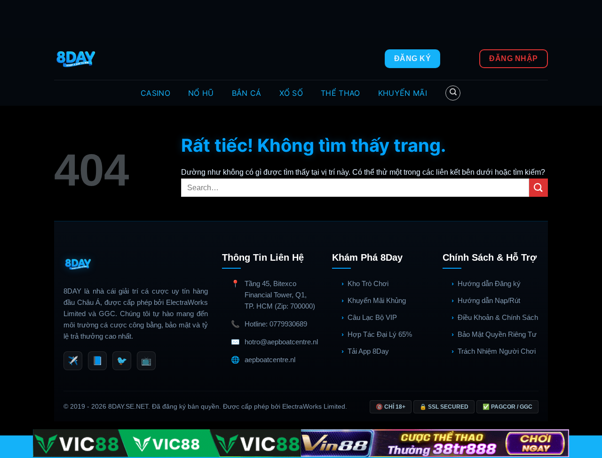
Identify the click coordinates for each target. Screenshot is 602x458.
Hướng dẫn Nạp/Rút (489, 300)
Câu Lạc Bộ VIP (372, 317)
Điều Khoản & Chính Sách (498, 317)
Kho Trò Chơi (368, 283)
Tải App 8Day (368, 351)
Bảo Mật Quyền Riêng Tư (497, 334)
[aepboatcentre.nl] (77, 59)
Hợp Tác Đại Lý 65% (380, 334)
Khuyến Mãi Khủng (377, 300)
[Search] (452, 93)
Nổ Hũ (201, 93)
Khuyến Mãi (402, 93)
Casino (155, 93)
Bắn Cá (246, 93)
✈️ (73, 360)
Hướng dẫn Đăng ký (489, 283)
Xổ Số (291, 93)
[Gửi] (538, 188)
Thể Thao (340, 93)
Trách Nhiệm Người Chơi (497, 351)
